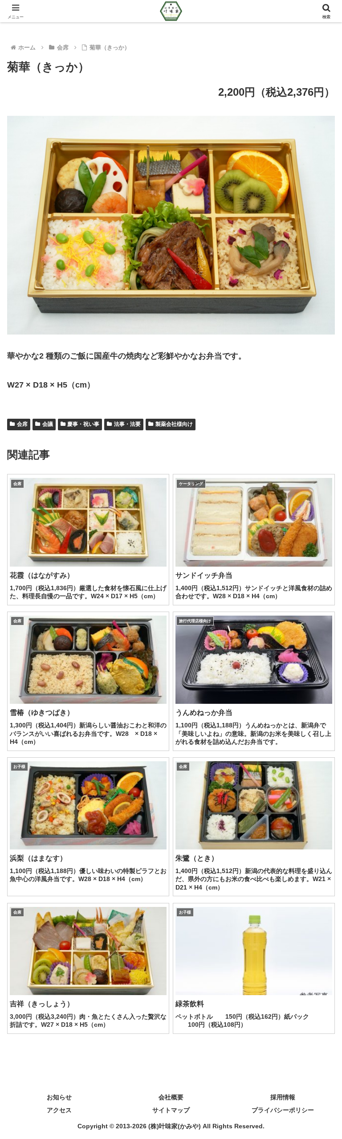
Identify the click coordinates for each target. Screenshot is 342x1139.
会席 (22, 424)
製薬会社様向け (174, 424)
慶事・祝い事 (83, 424)
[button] (316, 1114)
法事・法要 (127, 424)
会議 (47, 424)
